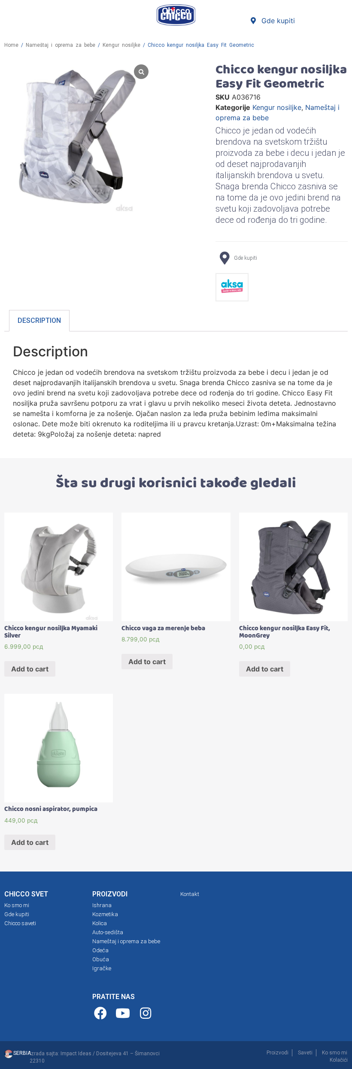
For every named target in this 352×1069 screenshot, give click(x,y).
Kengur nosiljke (121, 45)
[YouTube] (124, 1013)
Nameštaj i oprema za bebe (60, 45)
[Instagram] (146, 1013)
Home (11, 45)
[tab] (39, 321)
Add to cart (30, 669)
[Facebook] (101, 1013)
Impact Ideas (76, 1054)
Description (39, 320)
